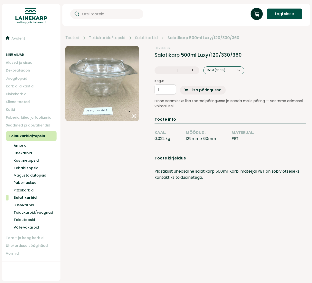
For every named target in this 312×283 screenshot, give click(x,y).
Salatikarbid (146, 38)
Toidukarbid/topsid (107, 38)
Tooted (72, 38)
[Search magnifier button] (76, 14)
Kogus (160, 81)
